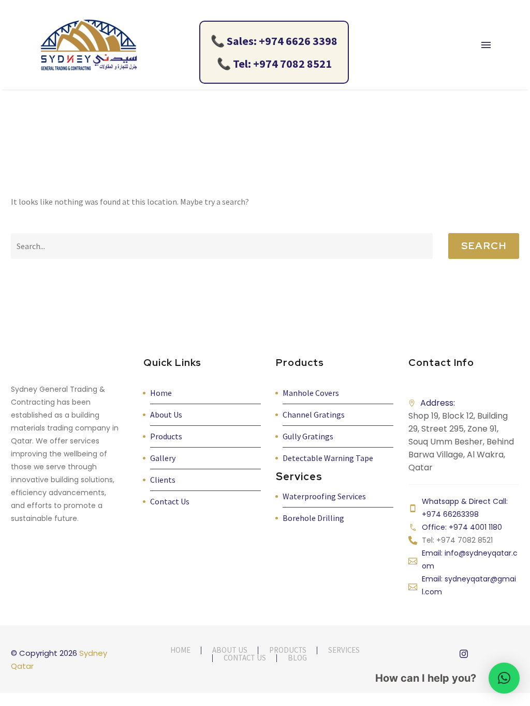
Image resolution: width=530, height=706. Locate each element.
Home (161, 393)
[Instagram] (464, 654)
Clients (162, 479)
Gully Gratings (308, 436)
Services (344, 650)
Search (483, 245)
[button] (504, 678)
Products (166, 436)
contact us (245, 658)
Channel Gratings (314, 414)
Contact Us (169, 501)
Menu (486, 45)
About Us (166, 414)
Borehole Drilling (313, 518)
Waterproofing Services (324, 496)
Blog (297, 658)
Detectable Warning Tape (328, 458)
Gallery (162, 458)
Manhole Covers (311, 393)
